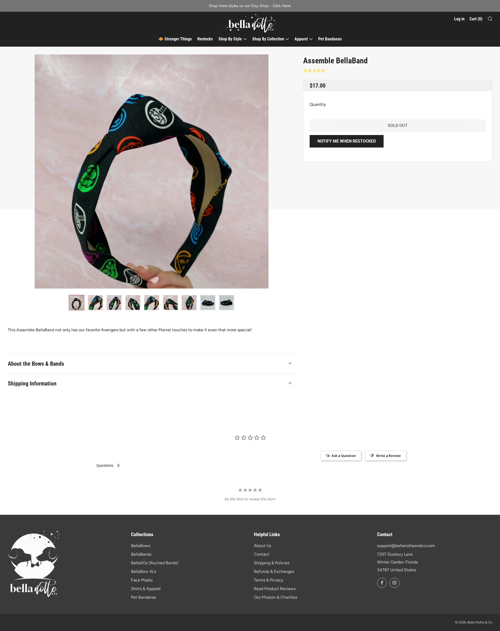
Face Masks (142, 580)
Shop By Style (230, 38)
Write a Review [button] (388, 455)
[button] (76, 302)
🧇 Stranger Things (175, 38)
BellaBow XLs (143, 571)
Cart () (476, 18)
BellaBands (141, 554)
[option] (151, 171)
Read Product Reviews (275, 588)
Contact (261, 554)
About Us (262, 545)
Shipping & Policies (271, 562)
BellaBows (140, 545)
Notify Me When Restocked (346, 141)
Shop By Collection (268, 38)
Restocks (205, 38)
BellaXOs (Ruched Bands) (154, 562)
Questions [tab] (105, 465)
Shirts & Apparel (146, 588)
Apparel (301, 38)
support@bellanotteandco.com (406, 545)
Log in (459, 18)
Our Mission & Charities (275, 597)
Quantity (318, 104)
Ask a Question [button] (344, 455)
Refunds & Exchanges (274, 571)
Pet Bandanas (330, 38)
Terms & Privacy (268, 580)
